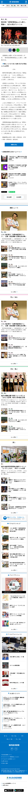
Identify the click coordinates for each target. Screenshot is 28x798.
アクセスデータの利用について (8, 759)
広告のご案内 (5, 763)
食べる (8, 5)
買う (18, 5)
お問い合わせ (5, 761)
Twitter (16, 748)
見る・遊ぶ (13, 5)
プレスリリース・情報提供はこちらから (10, 756)
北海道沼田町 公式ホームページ (11, 152)
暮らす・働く (24, 5)
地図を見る (14, 144)
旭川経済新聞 (14, 2)
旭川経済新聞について (7, 754)
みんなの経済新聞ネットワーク (14, 778)
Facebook (12, 748)
